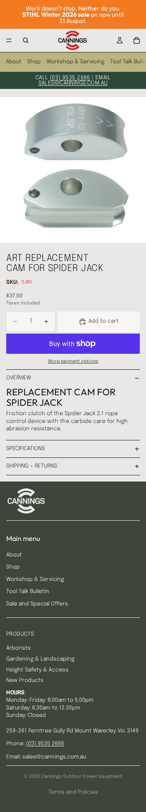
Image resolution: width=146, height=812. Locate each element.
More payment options (73, 361)
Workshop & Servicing (75, 61)
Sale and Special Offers (37, 604)
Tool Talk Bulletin (27, 591)
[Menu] (9, 40)
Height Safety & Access (37, 670)
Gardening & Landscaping (40, 659)
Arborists (18, 648)
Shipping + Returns (31, 466)
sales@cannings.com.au (73, 83)
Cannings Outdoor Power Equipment (81, 776)
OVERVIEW (18, 378)
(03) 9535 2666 (70, 77)
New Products (25, 680)
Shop (34, 61)
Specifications (25, 448)
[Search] (25, 40)
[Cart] (136, 40)
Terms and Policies (73, 792)
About (13, 61)
